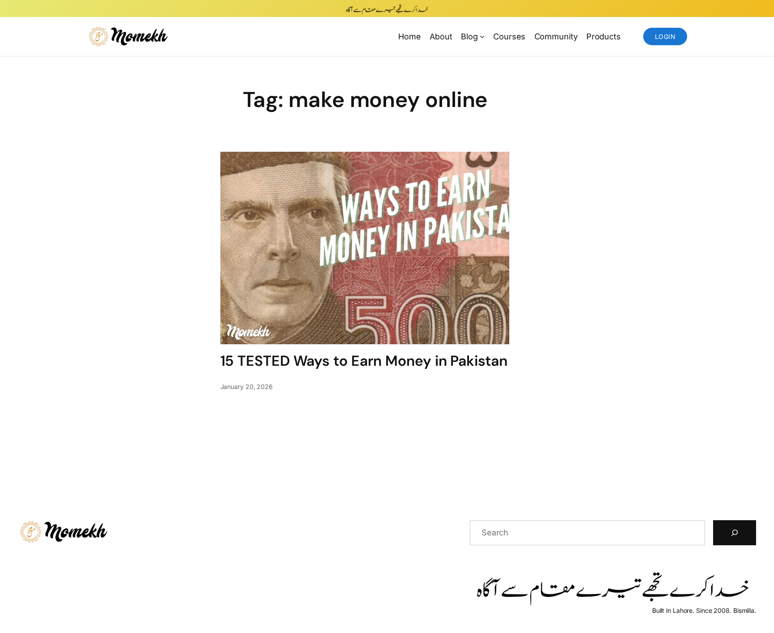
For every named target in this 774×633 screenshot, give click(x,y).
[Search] (734, 532)
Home (409, 36)
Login (665, 36)
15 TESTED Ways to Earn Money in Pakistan (363, 361)
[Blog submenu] (482, 36)
